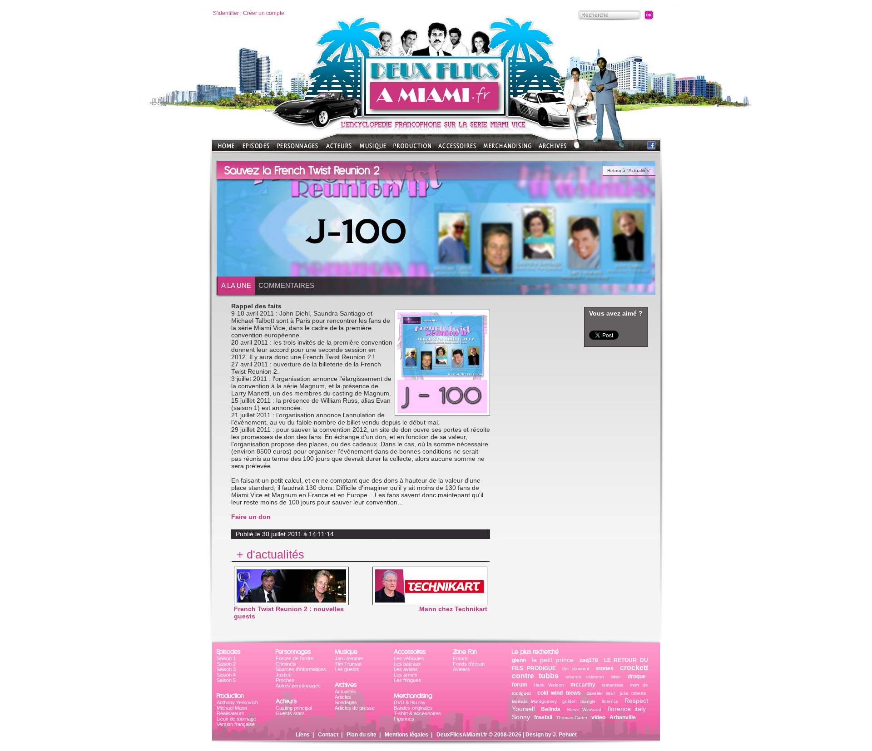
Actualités (345, 691)
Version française (236, 724)
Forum (460, 658)
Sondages (346, 702)
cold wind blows (559, 693)
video (598, 717)
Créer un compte (263, 13)
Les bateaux (407, 664)
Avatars (461, 669)
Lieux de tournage (236, 718)
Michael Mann (232, 708)
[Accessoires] (457, 149)
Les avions (406, 669)
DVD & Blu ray (410, 702)
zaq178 (589, 660)
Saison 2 (226, 664)
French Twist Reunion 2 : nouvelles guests (289, 612)
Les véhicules (409, 658)
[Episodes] (255, 149)
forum (519, 685)
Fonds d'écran (469, 664)
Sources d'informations (301, 669)
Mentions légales (406, 734)
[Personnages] (297, 149)
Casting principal (294, 708)
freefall (543, 717)
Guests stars (290, 713)
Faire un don (251, 516)
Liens (303, 734)
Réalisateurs (230, 713)
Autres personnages (298, 685)
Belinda (550, 709)
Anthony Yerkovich (237, 702)
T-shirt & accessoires (417, 713)
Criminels (286, 664)
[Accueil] (436, 114)
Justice (284, 674)
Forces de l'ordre (294, 658)
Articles (343, 697)
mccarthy (582, 685)
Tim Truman (348, 664)
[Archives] (552, 149)
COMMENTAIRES (286, 285)
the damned (576, 668)
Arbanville (622, 717)
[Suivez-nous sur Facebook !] (651, 147)
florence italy (627, 708)
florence (610, 701)
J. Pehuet (565, 734)
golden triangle (578, 701)
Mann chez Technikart (453, 609)
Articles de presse (355, 708)
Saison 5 (226, 680)
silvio (616, 676)
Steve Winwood (584, 709)
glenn (519, 660)
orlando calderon (584, 676)
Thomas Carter (571, 717)
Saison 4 (226, 674)
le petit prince (553, 659)
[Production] (412, 149)
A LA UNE (236, 285)
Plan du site (362, 734)
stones (605, 668)
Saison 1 (226, 658)
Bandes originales (413, 708)
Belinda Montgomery (536, 701)
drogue (637, 676)
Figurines (404, 718)
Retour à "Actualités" (629, 170)
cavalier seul (600, 693)
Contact (328, 734)
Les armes (405, 674)
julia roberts (633, 693)
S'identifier (226, 13)
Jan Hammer (349, 658)
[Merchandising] (507, 149)
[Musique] (373, 149)
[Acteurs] (339, 149)
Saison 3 (226, 669)
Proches (285, 680)
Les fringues (407, 680)
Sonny (521, 717)
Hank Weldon (549, 684)
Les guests (347, 669)
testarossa (613, 684)
